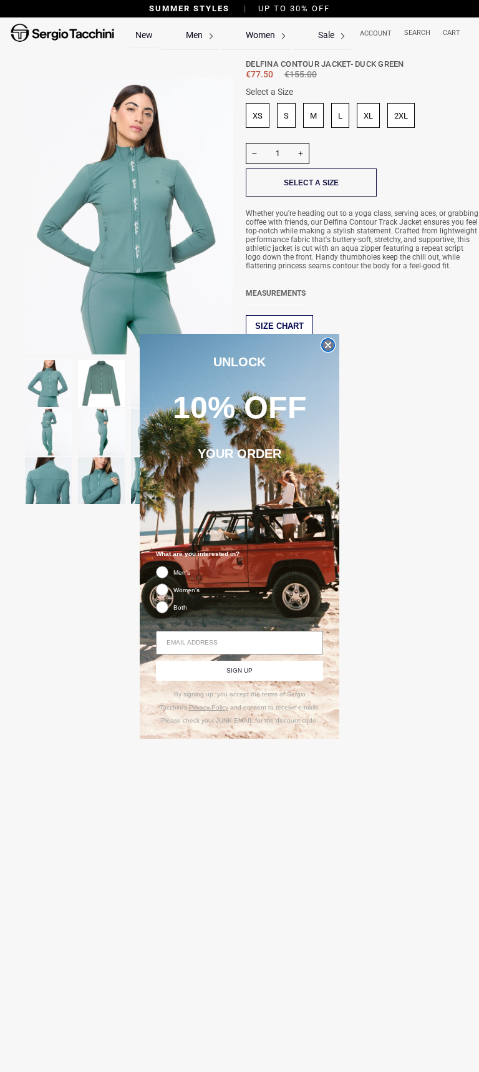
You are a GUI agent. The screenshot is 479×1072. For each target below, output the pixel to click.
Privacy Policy (208, 707)
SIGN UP (239, 670)
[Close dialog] (328, 345)
